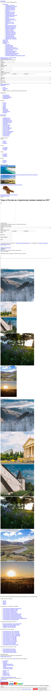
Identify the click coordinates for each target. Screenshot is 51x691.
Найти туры (3, 85)
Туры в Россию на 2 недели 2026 (10, 641)
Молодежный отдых (7, 120)
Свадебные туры (6, 124)
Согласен (35, 689)
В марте (4, 160)
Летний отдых (6, 674)
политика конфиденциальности (31, 685)
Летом (4, 601)
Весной (4, 600)
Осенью (4, 603)
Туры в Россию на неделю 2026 (9, 636)
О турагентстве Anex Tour (11, 47)
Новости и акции (9, 49)
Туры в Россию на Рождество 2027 (10, 610)
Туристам (5, 43)
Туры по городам (6, 133)
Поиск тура (5, 41)
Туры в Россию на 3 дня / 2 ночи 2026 (11, 631)
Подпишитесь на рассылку (11, 54)
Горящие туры (6, 42)
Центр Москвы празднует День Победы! (9, 194)
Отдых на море (6, 126)
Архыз (4, 105)
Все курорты (3, 114)
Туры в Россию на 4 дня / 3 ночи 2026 (11, 632)
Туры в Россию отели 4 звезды (9, 650)
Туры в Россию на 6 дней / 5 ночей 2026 (11, 634)
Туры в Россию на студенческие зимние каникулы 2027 (15, 618)
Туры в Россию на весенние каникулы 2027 (12, 613)
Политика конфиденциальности (12, 53)
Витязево (5, 112)
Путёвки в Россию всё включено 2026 (11, 624)
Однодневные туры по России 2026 (10, 644)
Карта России (6, 98)
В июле (4, 142)
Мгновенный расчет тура (5, 656)
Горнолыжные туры (7, 122)
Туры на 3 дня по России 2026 (9, 642)
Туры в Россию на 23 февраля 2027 (10, 612)
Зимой (4, 604)
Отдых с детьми (6, 125)
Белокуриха (5, 110)
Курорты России (6, 96)
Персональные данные (10, 52)
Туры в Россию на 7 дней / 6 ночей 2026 (11, 635)
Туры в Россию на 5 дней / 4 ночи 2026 (11, 633)
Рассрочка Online (9, 45)
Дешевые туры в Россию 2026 (9, 627)
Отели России (6, 95)
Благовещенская (6, 111)
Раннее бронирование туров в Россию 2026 (12, 623)
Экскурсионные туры (7, 121)
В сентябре (5, 147)
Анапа (4, 104)
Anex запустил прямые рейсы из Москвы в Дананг (11, 184)
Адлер (4, 102)
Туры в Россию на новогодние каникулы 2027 (13, 617)
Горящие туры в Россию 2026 (9, 625)
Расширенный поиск (4, 84)
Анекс (14, 658)
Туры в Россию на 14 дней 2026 (9, 640)
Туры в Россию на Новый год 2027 (10, 609)
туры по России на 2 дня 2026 (9, 643)
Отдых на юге (6, 130)
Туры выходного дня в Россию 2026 (10, 619)
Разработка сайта (4, 681)
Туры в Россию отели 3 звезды (9, 651)
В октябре (5, 148)
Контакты (5, 661)
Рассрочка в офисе (9, 46)
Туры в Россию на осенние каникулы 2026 (12, 616)
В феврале (5, 156)
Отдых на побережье (7, 127)
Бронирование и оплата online (11, 48)
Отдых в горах (6, 135)
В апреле (5, 161)
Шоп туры (5, 123)
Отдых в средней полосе (8, 131)
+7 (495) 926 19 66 (12, 57)
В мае (4, 162)
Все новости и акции (4, 195)
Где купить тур (3, 679)
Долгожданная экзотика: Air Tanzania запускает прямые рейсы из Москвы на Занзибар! (19, 174)
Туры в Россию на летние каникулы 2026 (12, 615)
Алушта (4, 103)
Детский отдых (6, 134)
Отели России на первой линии (9, 652)
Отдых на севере (6, 129)
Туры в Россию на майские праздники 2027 (12, 608)
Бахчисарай (5, 109)
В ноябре (5, 149)
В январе (5, 155)
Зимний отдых (6, 672)
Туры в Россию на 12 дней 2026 (9, 639)
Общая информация (7, 97)
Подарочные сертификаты (11, 51)
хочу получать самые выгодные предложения (11, 250)
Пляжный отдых (6, 117)
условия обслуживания (43, 685)
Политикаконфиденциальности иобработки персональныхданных (8, 664)
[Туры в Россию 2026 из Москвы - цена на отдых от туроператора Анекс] (17, 301)
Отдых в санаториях (7, 132)
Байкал (4, 107)
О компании (5, 660)
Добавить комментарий (5, 247)
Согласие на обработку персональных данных (15, 55)
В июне (4, 141)
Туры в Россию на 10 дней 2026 (9, 638)
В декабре (5, 153)
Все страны (5, 4)
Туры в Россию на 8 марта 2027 (9, 611)
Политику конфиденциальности (23, 243)
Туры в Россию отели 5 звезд (9, 648)
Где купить (7, 44)
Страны (4, 671)
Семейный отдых (6, 119)
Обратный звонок (12, 677)
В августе (5, 143)
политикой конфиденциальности (26, 689)
